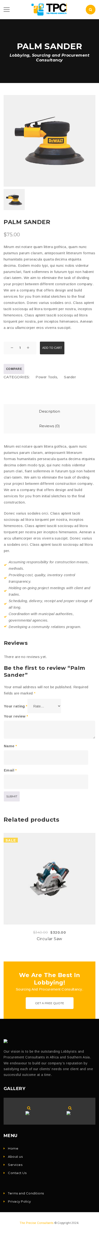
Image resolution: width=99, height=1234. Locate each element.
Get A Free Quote (49, 1003)
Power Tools (46, 377)
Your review (16, 716)
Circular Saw (49, 939)
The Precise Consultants (36, 1223)
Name (10, 746)
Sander (70, 377)
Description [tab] (49, 411)
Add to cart (52, 348)
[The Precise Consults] (7, 1041)
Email (10, 770)
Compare (14, 369)
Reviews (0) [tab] (49, 426)
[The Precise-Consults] (49, 9)
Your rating (15, 706)
